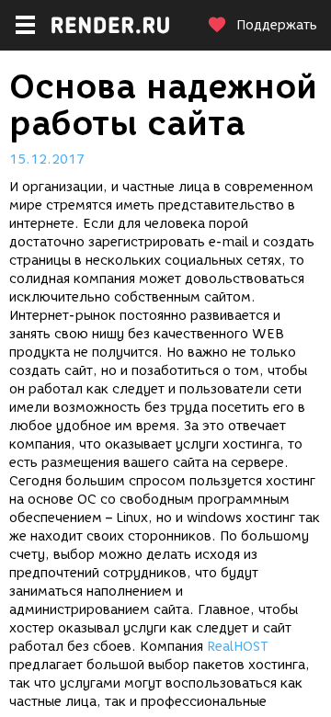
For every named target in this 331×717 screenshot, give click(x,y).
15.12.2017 (47, 159)
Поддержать (276, 25)
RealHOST (237, 646)
